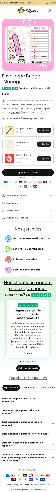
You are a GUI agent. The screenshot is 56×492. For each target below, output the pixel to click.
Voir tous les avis (28, 368)
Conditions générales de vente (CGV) (28, 490)
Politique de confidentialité (37, 485)
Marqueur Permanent (25, 128)
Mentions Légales (14, 485)
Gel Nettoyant (22, 142)
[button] (6, 10)
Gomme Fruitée (23, 155)
